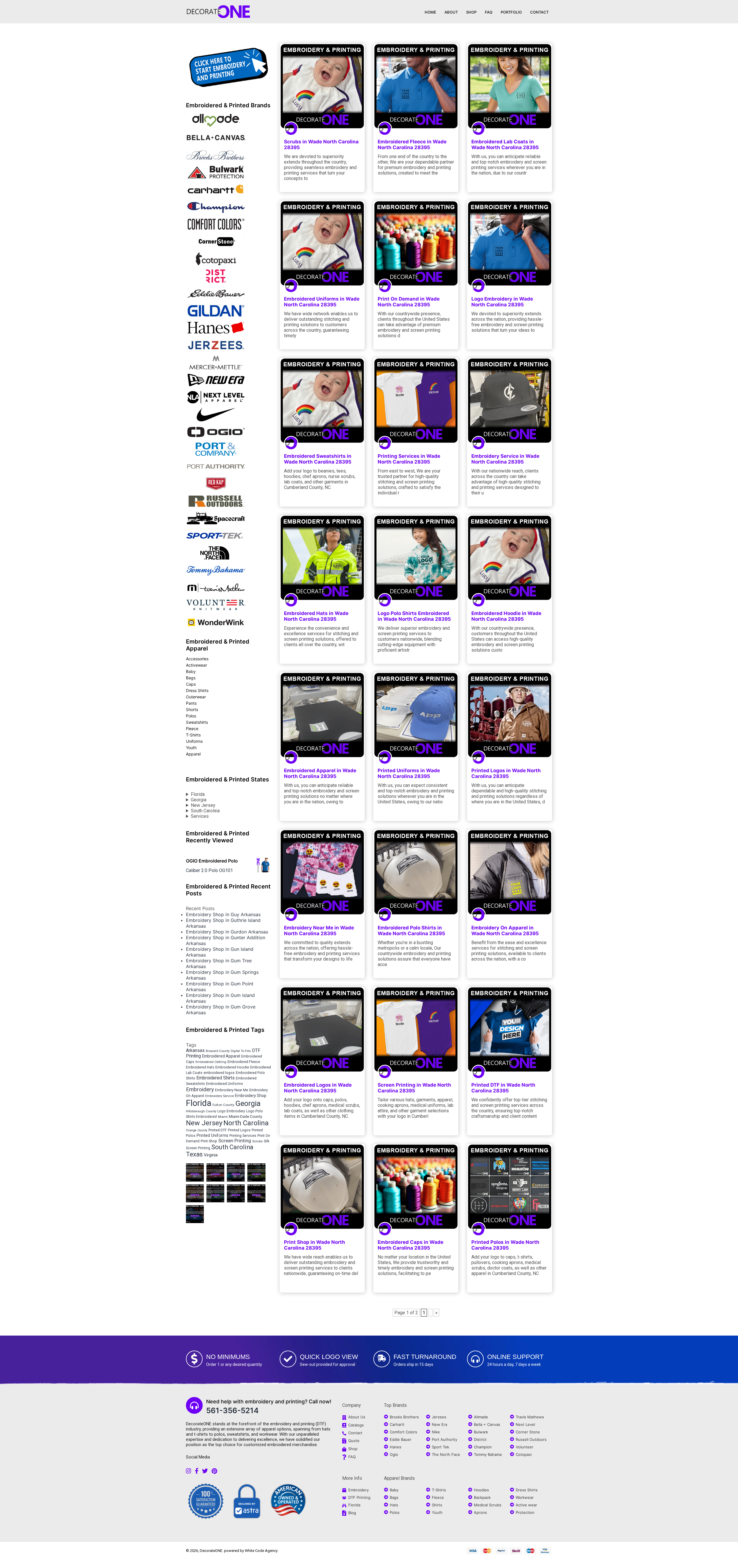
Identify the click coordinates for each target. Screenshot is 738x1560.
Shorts (192, 709)
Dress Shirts (197, 690)
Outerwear (196, 696)
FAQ (488, 12)
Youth (191, 747)
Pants (191, 703)
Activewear (196, 665)
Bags (190, 677)
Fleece (192, 728)
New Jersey (203, 805)
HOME (430, 12)
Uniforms (194, 741)
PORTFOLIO (511, 12)
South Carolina (205, 810)
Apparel (193, 753)
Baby (191, 671)
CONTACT (539, 12)
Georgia (198, 799)
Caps (191, 684)
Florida (198, 794)
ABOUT (451, 12)
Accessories (197, 658)
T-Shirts (193, 734)
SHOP (471, 12)
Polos (191, 715)
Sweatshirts (197, 722)
